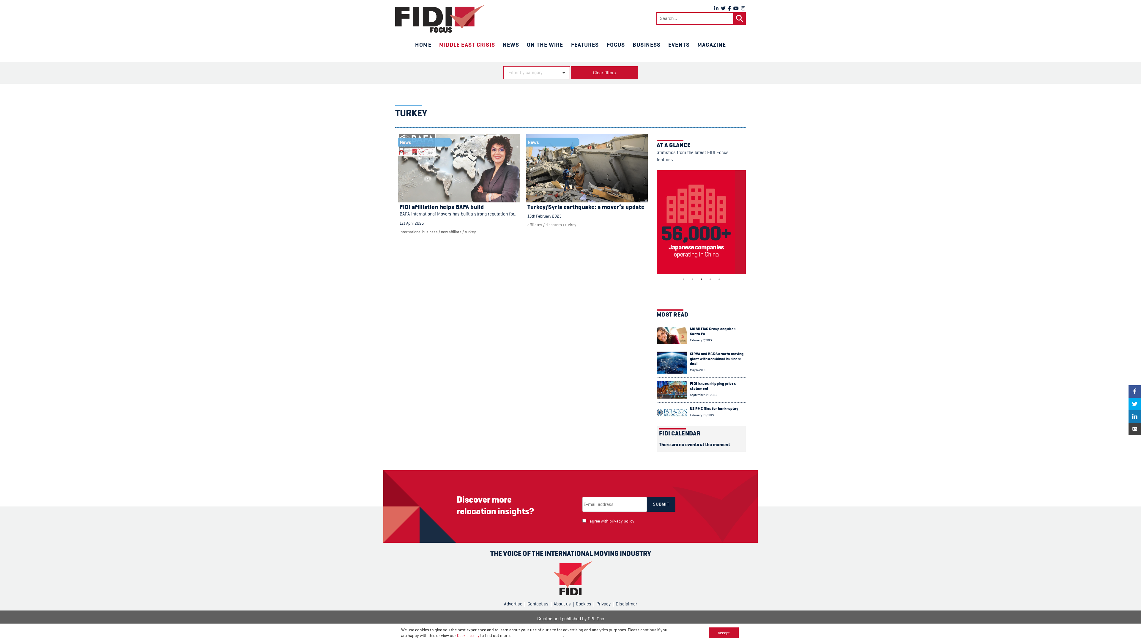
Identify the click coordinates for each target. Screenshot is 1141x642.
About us (562, 604)
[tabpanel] (701, 222)
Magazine (711, 44)
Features (585, 44)
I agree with (610, 521)
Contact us (538, 604)
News (511, 44)
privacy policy (621, 521)
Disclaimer (626, 604)
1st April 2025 (412, 223)
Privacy (603, 604)
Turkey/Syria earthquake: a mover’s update (585, 207)
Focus (616, 44)
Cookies (583, 604)
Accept (724, 632)
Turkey (470, 231)
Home (423, 44)
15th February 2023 (544, 216)
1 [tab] (683, 279)
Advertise (513, 604)
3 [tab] (701, 279)
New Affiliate (451, 231)
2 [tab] (692, 279)
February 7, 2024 (701, 340)
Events (679, 44)
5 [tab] (719, 279)
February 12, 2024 (702, 415)
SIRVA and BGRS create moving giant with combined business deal (716, 359)
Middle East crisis (467, 44)
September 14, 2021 (703, 395)
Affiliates (534, 224)
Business (647, 44)
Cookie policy (468, 635)
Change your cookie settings (537, 635)
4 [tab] (710, 279)
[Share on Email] (1135, 429)
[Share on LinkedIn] (1135, 416)
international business (419, 231)
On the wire (545, 44)
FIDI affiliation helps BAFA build (442, 207)
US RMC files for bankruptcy (714, 408)
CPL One (596, 618)
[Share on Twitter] (1135, 404)
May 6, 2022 (698, 370)
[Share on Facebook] (1135, 391)
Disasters (554, 224)
